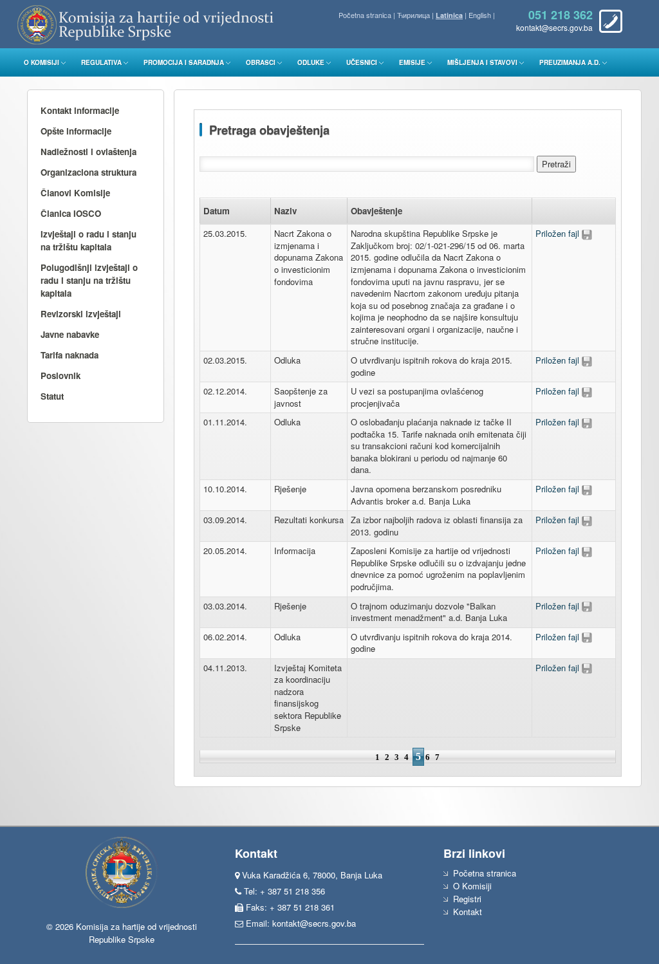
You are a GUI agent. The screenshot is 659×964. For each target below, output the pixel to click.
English (480, 15)
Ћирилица (413, 15)
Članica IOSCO (71, 213)
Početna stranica (365, 15)
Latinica (449, 15)
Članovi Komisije (75, 193)
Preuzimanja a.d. (569, 62)
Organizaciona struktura (88, 172)
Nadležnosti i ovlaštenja (88, 151)
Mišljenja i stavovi (482, 62)
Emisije (412, 62)
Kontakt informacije (80, 110)
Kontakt (467, 911)
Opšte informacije (76, 131)
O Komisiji (41, 62)
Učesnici (361, 62)
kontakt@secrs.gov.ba (314, 923)
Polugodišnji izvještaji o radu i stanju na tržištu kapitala (89, 280)
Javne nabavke (70, 334)
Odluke (310, 62)
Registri (467, 899)
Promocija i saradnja (184, 62)
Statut (52, 396)
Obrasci (260, 62)
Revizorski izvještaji (81, 314)
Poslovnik (60, 375)
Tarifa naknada (69, 355)
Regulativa (101, 62)
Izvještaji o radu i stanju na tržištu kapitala (88, 240)
